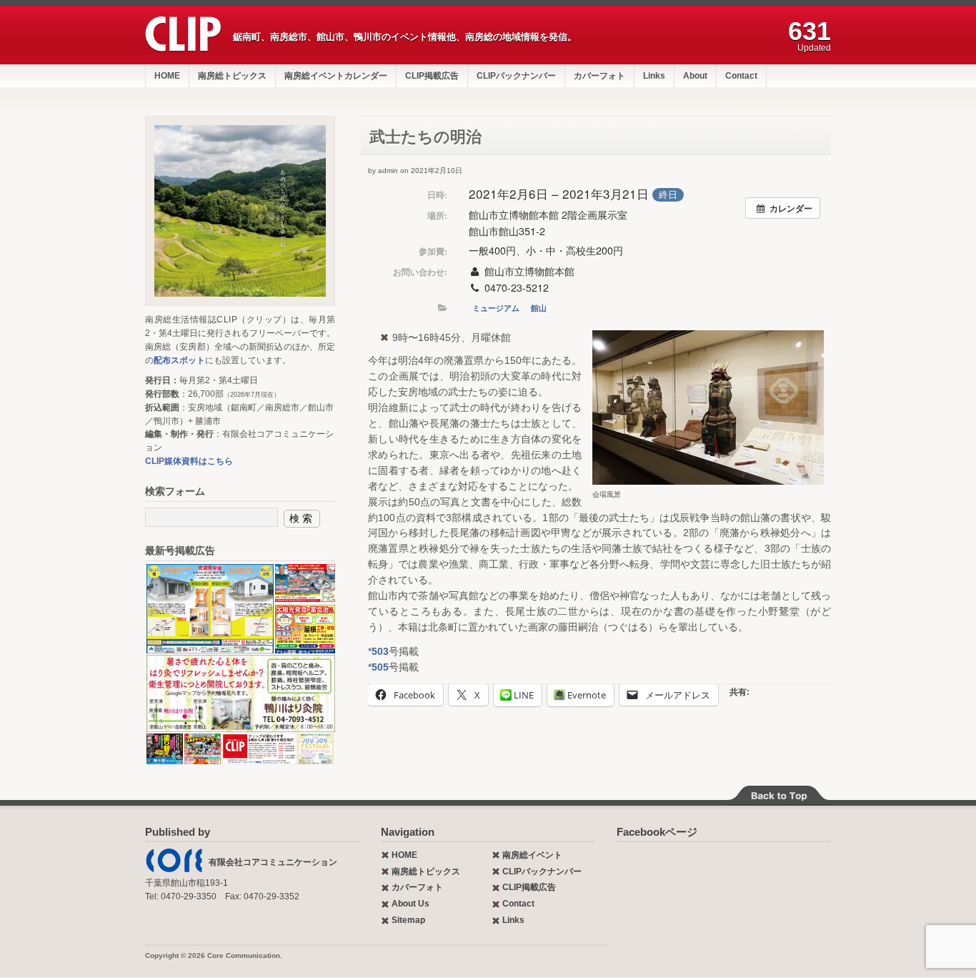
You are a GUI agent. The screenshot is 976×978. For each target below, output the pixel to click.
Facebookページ (657, 832)
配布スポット (179, 360)
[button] (209, 609)
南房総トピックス (232, 76)
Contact (741, 76)
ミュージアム (495, 308)
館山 (539, 308)
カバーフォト (599, 76)
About (695, 76)
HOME (167, 76)
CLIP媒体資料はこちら (189, 461)
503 (380, 651)
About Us (410, 904)
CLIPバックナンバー (516, 76)
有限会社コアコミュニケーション (273, 862)
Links (654, 76)
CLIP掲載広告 (432, 76)
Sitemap (408, 920)
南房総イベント (532, 855)
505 (380, 667)
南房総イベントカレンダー (335, 76)
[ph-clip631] (240, 211)
